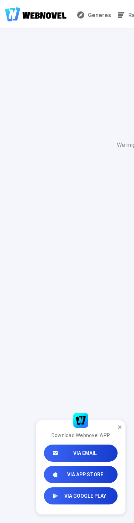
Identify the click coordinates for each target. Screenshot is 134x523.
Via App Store (85, 474)
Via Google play (85, 496)
